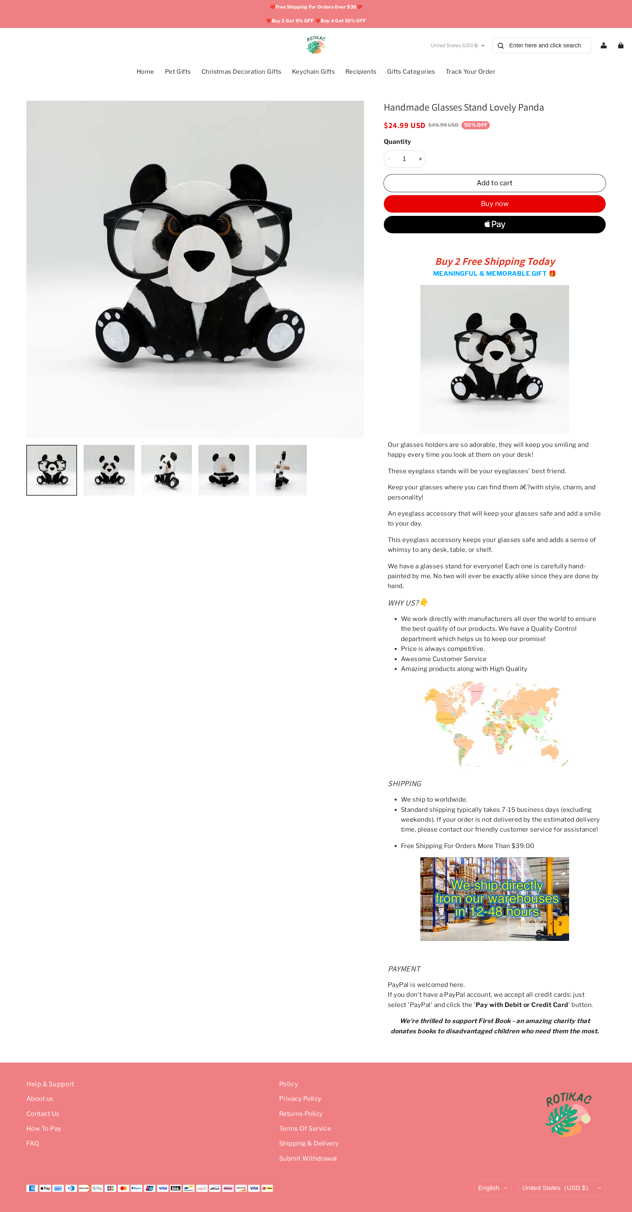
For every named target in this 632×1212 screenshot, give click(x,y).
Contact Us (43, 1114)
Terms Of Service (305, 1128)
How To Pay (44, 1128)
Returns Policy (301, 1114)
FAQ (32, 1143)
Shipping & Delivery (309, 1143)
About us (40, 1098)
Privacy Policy (300, 1098)
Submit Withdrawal (308, 1158)
